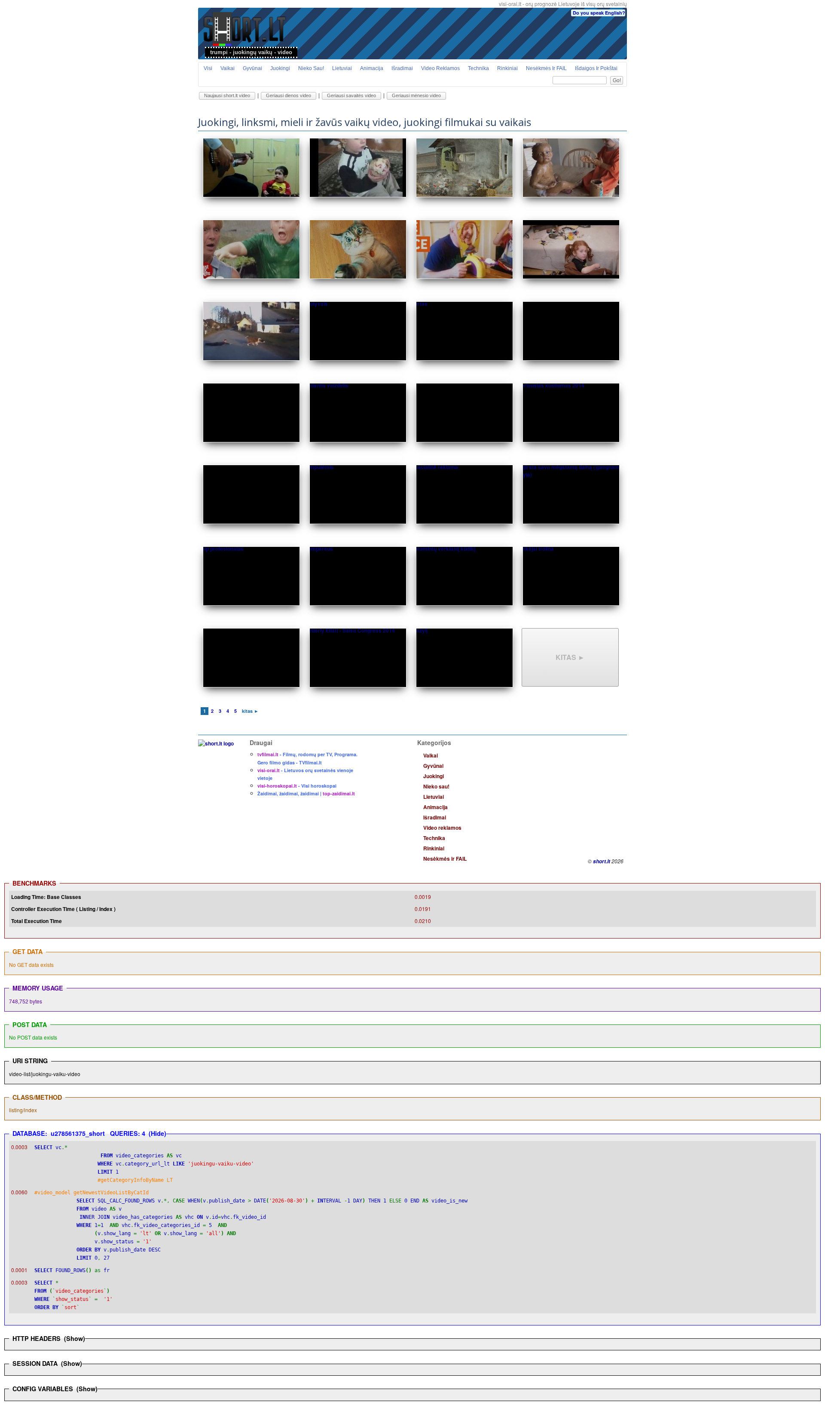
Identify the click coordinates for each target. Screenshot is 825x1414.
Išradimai (402, 68)
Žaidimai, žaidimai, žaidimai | (306, 793)
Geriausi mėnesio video (416, 95)
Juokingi (280, 68)
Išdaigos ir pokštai (596, 68)
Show (74, 1338)
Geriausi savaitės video (351, 95)
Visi (208, 68)
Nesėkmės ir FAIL (546, 68)
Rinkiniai (507, 68)
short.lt (601, 861)
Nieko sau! (311, 68)
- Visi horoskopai (296, 785)
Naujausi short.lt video (227, 95)
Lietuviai (342, 68)
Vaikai (227, 68)
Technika (478, 68)
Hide (157, 1133)
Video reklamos (440, 68)
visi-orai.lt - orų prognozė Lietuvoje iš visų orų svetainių (563, 3)
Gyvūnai (252, 68)
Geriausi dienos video (288, 95)
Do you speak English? (599, 12)
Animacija (371, 68)
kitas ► (570, 657)
